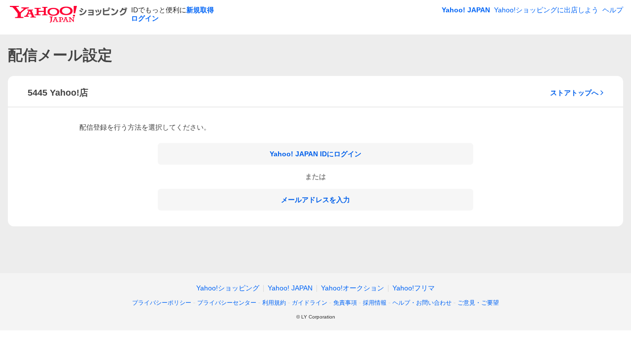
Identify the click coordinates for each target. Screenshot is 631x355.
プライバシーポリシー (161, 302)
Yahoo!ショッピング (227, 288)
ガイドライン (309, 302)
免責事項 (345, 302)
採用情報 (374, 302)
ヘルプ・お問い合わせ (422, 302)
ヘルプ (612, 10)
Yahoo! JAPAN (466, 10)
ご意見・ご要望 (478, 302)
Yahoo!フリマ (413, 288)
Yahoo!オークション (352, 288)
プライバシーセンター (226, 302)
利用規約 (274, 302)
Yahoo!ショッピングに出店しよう (546, 10)
